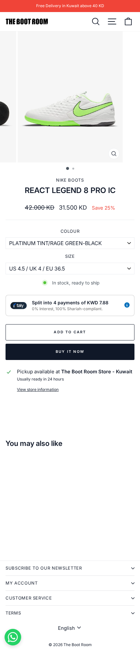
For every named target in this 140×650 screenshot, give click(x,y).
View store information (38, 389)
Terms (13, 612)
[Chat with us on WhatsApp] (13, 637)
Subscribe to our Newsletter (44, 568)
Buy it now (70, 351)
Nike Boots (70, 180)
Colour (70, 231)
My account (22, 583)
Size (70, 256)
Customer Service (29, 598)
